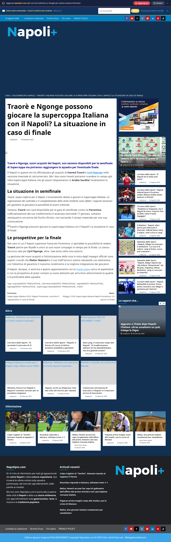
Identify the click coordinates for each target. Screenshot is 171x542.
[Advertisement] (85, 64)
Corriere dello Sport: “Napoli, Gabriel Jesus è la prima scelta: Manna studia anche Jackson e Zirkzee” (150, 193)
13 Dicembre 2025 (26, 348)
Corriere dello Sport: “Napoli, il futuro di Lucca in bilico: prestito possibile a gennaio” (60, 345)
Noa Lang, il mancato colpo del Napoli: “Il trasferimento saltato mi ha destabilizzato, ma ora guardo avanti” (98, 346)
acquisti (16, 283)
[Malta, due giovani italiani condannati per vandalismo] (150, 421)
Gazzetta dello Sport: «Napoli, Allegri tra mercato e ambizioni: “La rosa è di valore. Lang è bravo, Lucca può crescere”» (150, 247)
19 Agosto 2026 (154, 219)
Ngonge (11, 286)
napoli (79, 283)
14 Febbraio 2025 (101, 396)
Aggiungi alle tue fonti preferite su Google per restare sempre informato (43, 3)
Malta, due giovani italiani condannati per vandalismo (149, 435)
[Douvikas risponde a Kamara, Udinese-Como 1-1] (53, 421)
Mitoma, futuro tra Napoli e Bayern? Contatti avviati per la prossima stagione (23, 390)
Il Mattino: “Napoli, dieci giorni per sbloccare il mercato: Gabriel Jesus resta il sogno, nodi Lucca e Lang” (150, 229)
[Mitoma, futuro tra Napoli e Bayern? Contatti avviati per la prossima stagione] (23, 373)
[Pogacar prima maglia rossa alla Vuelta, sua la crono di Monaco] (118, 421)
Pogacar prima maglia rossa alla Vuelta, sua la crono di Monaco (118, 437)
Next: (88, 296)
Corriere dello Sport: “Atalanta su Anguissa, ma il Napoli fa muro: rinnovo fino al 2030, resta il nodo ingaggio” (150, 211)
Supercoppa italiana (46, 286)
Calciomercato (48, 283)
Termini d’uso (53, 18)
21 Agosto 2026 (154, 182)
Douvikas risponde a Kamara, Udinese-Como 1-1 (52, 435)
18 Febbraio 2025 (26, 396)
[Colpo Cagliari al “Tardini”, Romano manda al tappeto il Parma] (20, 421)
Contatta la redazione (33, 18)
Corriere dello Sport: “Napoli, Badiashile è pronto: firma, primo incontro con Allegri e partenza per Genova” (150, 285)
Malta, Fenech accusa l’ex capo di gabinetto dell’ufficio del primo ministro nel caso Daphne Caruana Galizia (85, 438)
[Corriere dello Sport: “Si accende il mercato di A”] (23, 327)
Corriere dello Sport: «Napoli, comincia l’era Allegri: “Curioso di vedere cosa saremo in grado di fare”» (140, 157)
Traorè (80, 286)
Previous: (33, 296)
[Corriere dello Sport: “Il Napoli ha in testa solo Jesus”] (127, 177)
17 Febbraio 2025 (63, 394)
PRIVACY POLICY (81, 18)
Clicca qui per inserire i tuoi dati (152, 11)
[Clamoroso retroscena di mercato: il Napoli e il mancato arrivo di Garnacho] (98, 373)
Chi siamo (66, 18)
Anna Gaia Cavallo (80, 445)
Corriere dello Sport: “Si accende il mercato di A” (19, 344)
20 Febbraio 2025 (101, 354)
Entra (135, 11)
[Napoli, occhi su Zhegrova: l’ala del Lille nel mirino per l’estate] (61, 373)
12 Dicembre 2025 (63, 351)
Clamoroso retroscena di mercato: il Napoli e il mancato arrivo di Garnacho (98, 390)
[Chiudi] (167, 3)
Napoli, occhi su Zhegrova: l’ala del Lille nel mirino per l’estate (60, 389)
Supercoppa (83, 269)
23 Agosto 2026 (25, 443)
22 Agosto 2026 (138, 165)
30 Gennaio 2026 (138, 334)
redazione (13, 139)
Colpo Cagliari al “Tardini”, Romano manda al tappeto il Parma (20, 437)
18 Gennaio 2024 (27, 139)
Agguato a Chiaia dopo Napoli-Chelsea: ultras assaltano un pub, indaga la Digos (140, 327)
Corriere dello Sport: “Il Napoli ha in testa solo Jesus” (147, 176)
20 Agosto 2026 (154, 200)
